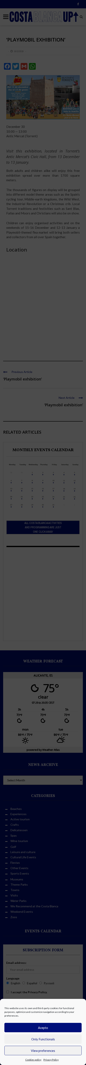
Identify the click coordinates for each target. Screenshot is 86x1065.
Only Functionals (43, 1039)
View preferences (43, 1050)
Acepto (43, 1028)
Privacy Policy (51, 1059)
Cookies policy (33, 1059)
